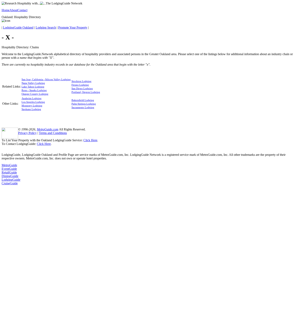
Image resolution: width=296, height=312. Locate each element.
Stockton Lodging (81, 81)
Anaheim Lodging (31, 98)
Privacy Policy (27, 133)
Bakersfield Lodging (82, 100)
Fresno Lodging (80, 84)
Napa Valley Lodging (33, 83)
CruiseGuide (10, 183)
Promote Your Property (72, 27)
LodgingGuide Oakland (18, 27)
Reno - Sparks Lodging (34, 90)
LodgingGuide (11, 179)
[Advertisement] (148, 118)
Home (5, 10)
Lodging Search (46, 27)
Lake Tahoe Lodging (33, 86)
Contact (22, 10)
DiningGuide (10, 176)
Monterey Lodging (32, 105)
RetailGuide (9, 172)
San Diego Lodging (82, 88)
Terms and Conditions (53, 133)
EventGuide (9, 168)
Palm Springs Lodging (83, 103)
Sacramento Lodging (82, 107)
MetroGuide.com (47, 129)
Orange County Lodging (35, 93)
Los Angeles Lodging (33, 101)
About (13, 10)
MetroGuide (9, 165)
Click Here (90, 140)
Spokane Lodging (31, 109)
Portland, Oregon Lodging (85, 92)
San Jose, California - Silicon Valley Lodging (46, 79)
